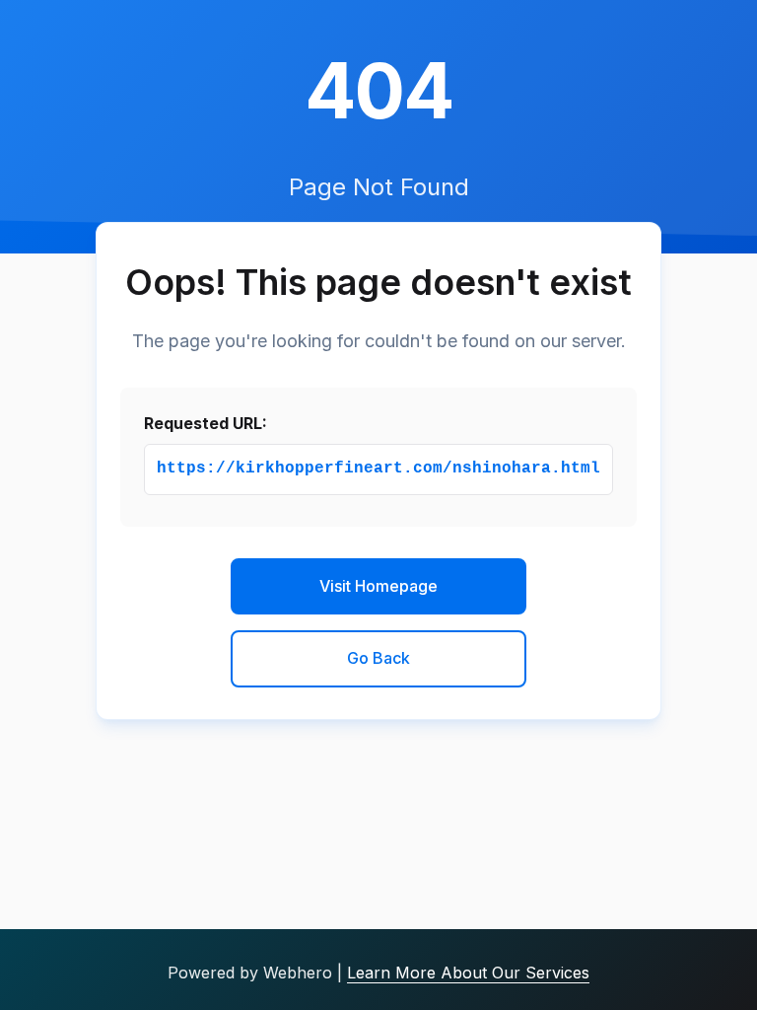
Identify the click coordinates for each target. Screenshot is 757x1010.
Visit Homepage (378, 586)
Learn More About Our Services (468, 972)
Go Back (378, 658)
